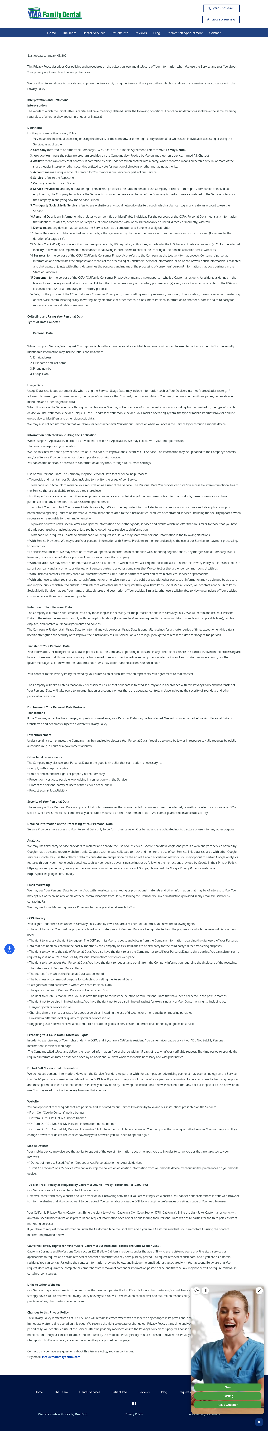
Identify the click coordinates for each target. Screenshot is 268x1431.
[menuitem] (51, 33)
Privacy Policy (134, 1414)
